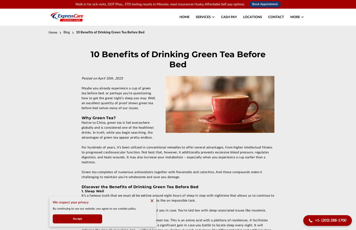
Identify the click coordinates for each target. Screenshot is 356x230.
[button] (327, 220)
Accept (77, 218)
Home (53, 32)
